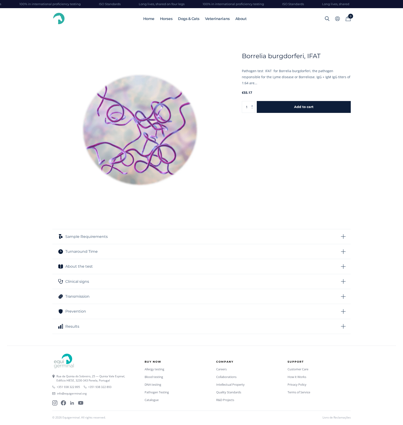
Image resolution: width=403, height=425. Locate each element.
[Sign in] (337, 18)
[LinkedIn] (72, 402)
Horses (166, 19)
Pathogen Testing (157, 392)
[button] (253, 103)
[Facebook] (63, 402)
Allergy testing (154, 369)
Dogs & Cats (188, 19)
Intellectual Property (230, 384)
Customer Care (298, 369)
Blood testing (154, 377)
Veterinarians (217, 19)
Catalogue (152, 400)
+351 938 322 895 (68, 387)
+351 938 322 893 (99, 387)
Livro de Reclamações (337, 417)
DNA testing (153, 384)
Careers (221, 369)
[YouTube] (80, 402)
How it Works (297, 377)
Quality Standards (228, 392)
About (241, 19)
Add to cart (303, 107)
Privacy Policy (297, 384)
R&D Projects (225, 400)
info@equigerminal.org (72, 393)
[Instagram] (54, 402)
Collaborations (226, 377)
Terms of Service (299, 392)
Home (148, 19)
